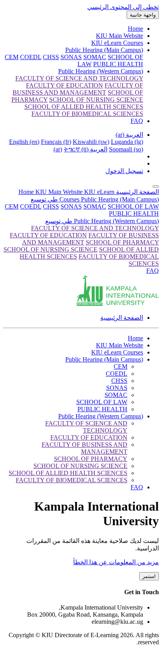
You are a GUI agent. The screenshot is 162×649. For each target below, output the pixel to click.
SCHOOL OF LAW (133, 206)
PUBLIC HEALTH (134, 213)
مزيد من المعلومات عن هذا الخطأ (116, 562)
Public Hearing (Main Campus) (104, 50)
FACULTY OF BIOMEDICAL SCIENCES (71, 480)
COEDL (30, 206)
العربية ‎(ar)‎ (129, 134)
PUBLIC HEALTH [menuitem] (118, 64)
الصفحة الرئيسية (136, 191)
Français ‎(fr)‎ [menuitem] (56, 141)
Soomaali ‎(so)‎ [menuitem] (126, 149)
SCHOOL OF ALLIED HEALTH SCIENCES (68, 473)
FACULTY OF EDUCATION (48, 235)
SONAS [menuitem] (71, 57)
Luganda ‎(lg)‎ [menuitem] (127, 141)
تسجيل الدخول (124, 171)
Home (135, 28)
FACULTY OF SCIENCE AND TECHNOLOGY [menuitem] (79, 78)
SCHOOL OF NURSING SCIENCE (51, 249)
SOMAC (94, 206)
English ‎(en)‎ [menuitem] (24, 141)
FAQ (137, 120)
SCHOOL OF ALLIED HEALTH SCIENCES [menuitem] (83, 106)
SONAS (71, 206)
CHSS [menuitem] (51, 57)
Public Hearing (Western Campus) (100, 71)
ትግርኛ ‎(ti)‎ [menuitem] (76, 149)
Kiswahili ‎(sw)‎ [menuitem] (91, 141)
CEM (11, 206)
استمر (149, 576)
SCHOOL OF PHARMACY (122, 242)
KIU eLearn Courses (117, 42)
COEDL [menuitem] (30, 57)
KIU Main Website (119, 35)
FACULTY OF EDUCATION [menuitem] (64, 85)
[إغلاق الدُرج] (156, 186)
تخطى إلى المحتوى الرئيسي (123, 7)
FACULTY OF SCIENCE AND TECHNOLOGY (95, 228)
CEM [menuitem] (11, 57)
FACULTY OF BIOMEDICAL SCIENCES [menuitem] (87, 113)
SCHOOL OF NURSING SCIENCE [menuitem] (96, 99)
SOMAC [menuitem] (94, 57)
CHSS (51, 206)
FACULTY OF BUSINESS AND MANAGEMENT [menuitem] (78, 89)
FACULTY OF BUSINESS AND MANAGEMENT (84, 448)
